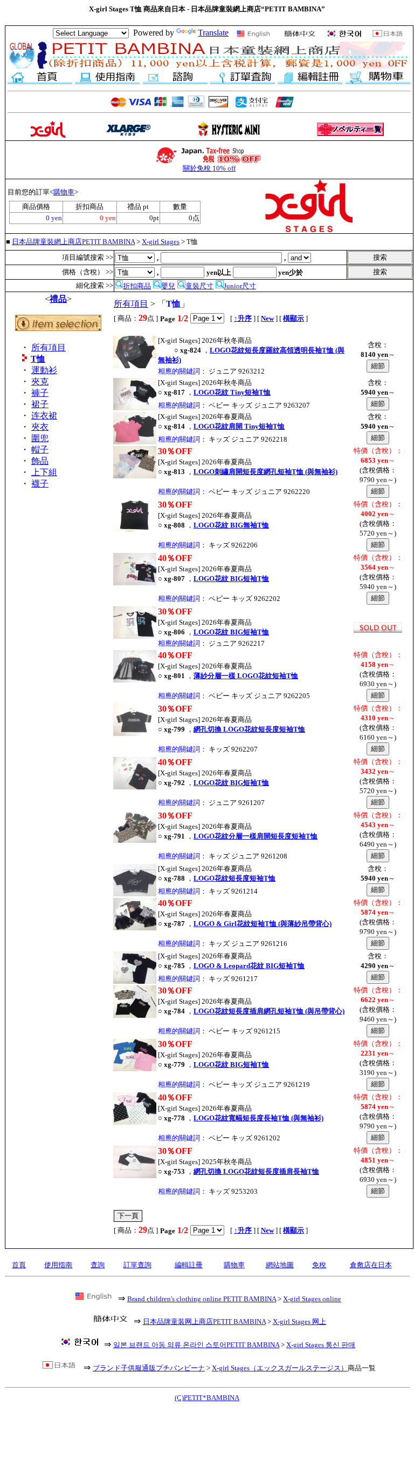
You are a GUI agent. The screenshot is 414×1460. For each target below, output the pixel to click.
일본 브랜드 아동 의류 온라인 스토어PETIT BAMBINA (196, 1345)
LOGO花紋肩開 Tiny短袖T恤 (239, 426)
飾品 (40, 460)
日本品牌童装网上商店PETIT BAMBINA (204, 1321)
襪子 (40, 483)
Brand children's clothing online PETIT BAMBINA (201, 1299)
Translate (213, 32)
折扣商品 (137, 286)
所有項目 (48, 347)
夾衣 (40, 426)
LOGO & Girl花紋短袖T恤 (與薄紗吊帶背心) (263, 924)
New (267, 318)
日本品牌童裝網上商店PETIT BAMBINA (73, 242)
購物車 (63, 192)
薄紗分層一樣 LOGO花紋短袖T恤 (246, 676)
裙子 (40, 404)
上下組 (44, 472)
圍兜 (40, 438)
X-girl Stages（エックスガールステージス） (280, 1368)
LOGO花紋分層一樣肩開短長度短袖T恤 (256, 836)
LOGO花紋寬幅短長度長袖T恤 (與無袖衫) (258, 1118)
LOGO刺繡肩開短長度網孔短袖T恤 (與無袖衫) (265, 472)
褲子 (40, 392)
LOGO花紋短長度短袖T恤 (234, 878)
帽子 (40, 449)
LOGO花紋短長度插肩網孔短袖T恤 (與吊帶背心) (269, 1011)
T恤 (38, 358)
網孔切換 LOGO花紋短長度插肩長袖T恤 (256, 1171)
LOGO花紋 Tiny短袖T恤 (232, 392)
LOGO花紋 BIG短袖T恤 (231, 578)
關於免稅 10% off (209, 168)
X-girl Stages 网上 (299, 1321)
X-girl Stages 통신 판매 (320, 1345)
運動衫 (44, 370)
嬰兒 (168, 286)
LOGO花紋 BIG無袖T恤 (231, 525)
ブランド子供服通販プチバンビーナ (149, 1368)
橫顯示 (293, 318)
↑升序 (243, 318)
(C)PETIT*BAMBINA (207, 1398)
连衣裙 (44, 415)
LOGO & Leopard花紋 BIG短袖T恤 (249, 966)
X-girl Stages (161, 242)
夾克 (40, 381)
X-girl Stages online (312, 1299)
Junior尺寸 (240, 286)
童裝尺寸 (199, 286)
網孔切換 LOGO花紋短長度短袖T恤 (249, 729)
